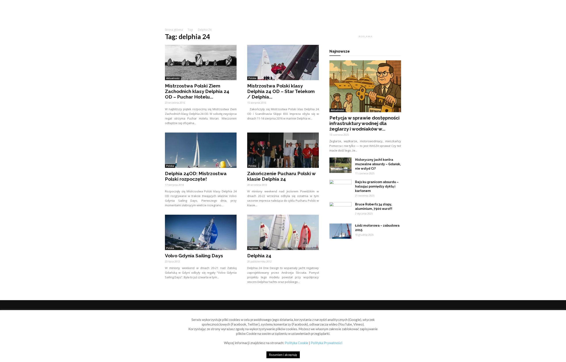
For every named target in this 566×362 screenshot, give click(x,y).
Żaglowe (253, 248)
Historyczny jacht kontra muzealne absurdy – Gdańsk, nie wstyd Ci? (378, 164)
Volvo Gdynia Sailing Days (194, 255)
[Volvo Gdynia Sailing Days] (201, 232)
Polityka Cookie (296, 343)
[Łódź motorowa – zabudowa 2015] (340, 231)
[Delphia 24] (283, 232)
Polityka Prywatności (326, 343)
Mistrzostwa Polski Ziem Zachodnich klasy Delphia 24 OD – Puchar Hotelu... (197, 91)
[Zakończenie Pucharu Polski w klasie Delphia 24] (283, 150)
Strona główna (174, 30)
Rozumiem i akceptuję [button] (283, 354)
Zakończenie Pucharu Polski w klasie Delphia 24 (281, 176)
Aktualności (173, 78)
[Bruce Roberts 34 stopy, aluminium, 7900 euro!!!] (340, 210)
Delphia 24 (259, 255)
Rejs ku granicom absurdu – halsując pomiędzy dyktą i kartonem (377, 186)
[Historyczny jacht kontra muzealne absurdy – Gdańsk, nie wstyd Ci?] (340, 165)
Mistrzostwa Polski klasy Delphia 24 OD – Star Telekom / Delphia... (281, 91)
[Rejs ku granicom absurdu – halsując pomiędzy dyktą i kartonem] (340, 187)
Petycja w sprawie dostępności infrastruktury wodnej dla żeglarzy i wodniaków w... (364, 123)
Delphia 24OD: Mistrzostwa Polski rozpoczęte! (196, 176)
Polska (252, 78)
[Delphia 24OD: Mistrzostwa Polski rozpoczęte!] (201, 150)
